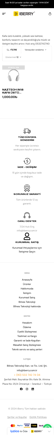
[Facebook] (21, 389)
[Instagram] (27, 389)
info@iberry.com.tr (27, 370)
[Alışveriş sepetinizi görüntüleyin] (50, 14)
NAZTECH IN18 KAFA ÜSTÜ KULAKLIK (12, 92)
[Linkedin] (32, 389)
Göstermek (10, 57)
